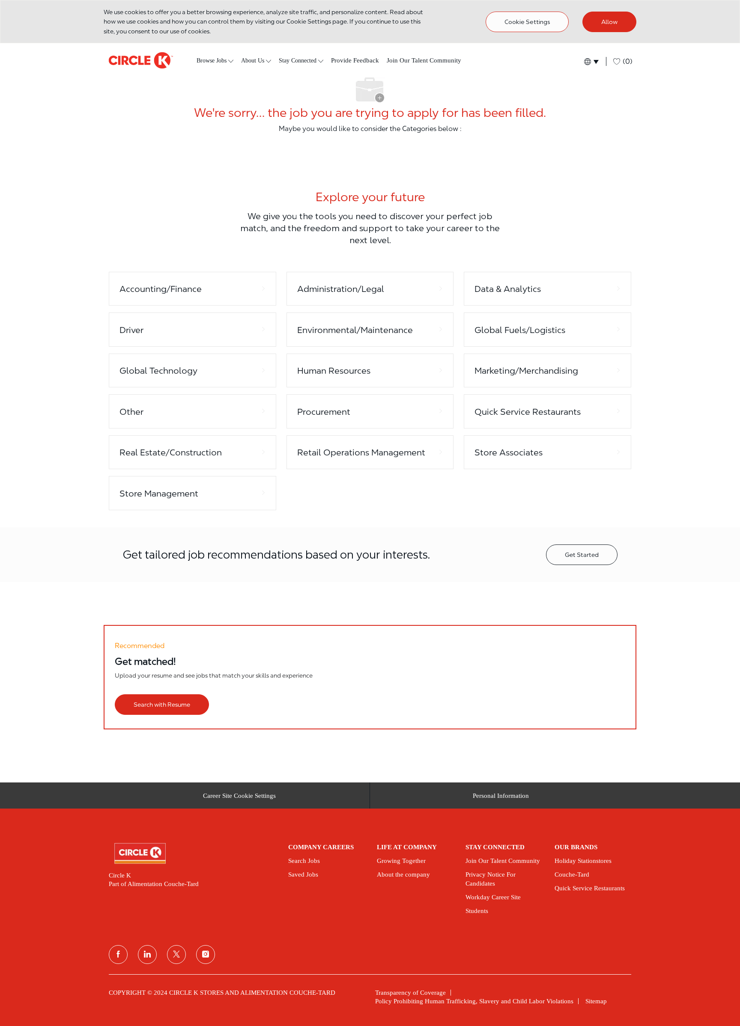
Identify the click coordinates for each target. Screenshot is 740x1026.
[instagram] (205, 954)
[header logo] (141, 60)
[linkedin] (147, 954)
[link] (192, 853)
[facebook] (118, 954)
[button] (590, 61)
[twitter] (176, 954)
